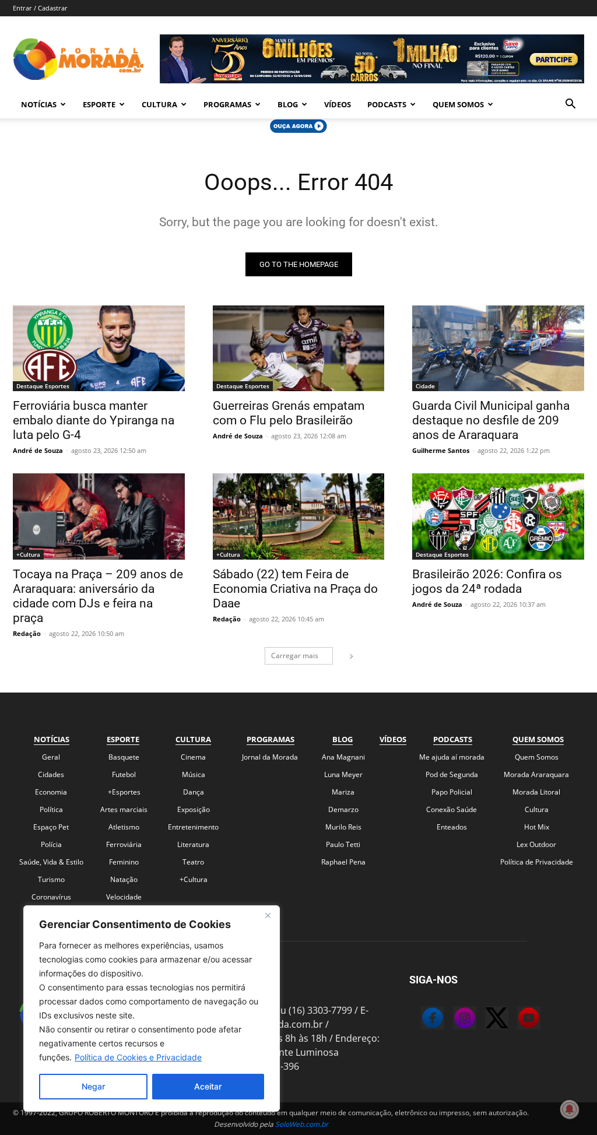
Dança (193, 792)
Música (193, 774)
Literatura (193, 844)
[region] (151, 1008)
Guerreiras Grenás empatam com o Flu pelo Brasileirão (288, 413)
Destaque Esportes (42, 386)
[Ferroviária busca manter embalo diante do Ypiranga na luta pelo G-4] (99, 348)
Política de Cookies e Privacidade (138, 1057)
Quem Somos (458, 104)
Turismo (51, 879)
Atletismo (123, 827)
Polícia (51, 844)
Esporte (99, 104)
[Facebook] (421, 1019)
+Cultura (28, 554)
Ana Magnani (343, 757)
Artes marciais (124, 809)
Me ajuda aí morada (451, 757)
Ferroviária (124, 844)
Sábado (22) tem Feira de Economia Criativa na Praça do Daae (295, 588)
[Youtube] (517, 1019)
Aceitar (208, 1086)
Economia (51, 792)
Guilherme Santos (440, 450)
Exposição (193, 809)
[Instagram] (453, 1019)
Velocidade (124, 897)
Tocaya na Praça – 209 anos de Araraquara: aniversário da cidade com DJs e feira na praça (98, 596)
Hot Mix (536, 827)
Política (51, 809)
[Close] (268, 915)
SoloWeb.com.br (301, 1124)
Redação (27, 633)
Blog (288, 104)
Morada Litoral (536, 792)
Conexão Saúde (451, 809)
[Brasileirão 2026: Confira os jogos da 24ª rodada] (498, 516)
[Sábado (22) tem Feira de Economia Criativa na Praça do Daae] (299, 516)
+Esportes (124, 792)
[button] (570, 105)
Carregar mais (294, 655)
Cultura (159, 104)
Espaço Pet (51, 827)
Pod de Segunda (452, 774)
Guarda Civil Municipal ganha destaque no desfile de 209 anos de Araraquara (491, 420)
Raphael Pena (343, 862)
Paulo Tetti (343, 844)
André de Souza (38, 450)
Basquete (123, 757)
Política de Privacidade (536, 862)
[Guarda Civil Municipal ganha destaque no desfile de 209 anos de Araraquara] (498, 348)
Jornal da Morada (270, 757)
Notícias (39, 104)
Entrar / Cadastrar (40, 7)
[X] (485, 1019)
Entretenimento (193, 827)
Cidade (425, 386)
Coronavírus (51, 897)
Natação (124, 879)
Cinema (193, 757)
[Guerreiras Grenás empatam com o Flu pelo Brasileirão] (299, 348)
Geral (51, 757)
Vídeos (337, 104)
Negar (93, 1086)
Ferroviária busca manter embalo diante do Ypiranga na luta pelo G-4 (93, 420)
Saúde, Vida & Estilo (51, 862)
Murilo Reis (343, 827)
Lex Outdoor (536, 844)
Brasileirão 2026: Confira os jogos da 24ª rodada (487, 581)
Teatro (193, 862)
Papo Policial (451, 792)
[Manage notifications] (569, 1109)
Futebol (124, 774)
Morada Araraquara (536, 774)
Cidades (51, 774)
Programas (227, 104)
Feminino (124, 862)
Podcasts (386, 104)
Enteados (452, 827)
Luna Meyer (343, 774)
